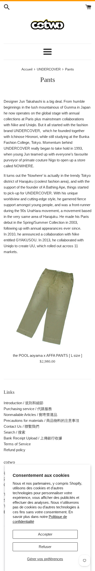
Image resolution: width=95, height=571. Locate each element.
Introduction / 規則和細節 (23, 403)
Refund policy (14, 450)
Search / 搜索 (14, 432)
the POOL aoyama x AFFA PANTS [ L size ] (47, 355)
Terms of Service (17, 444)
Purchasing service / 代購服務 (28, 409)
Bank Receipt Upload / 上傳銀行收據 (33, 438)
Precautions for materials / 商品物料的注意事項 (41, 420)
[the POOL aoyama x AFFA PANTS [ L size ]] (47, 306)
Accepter (45, 534)
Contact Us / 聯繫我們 (21, 426)
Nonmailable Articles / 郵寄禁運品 (30, 415)
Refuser (45, 547)
